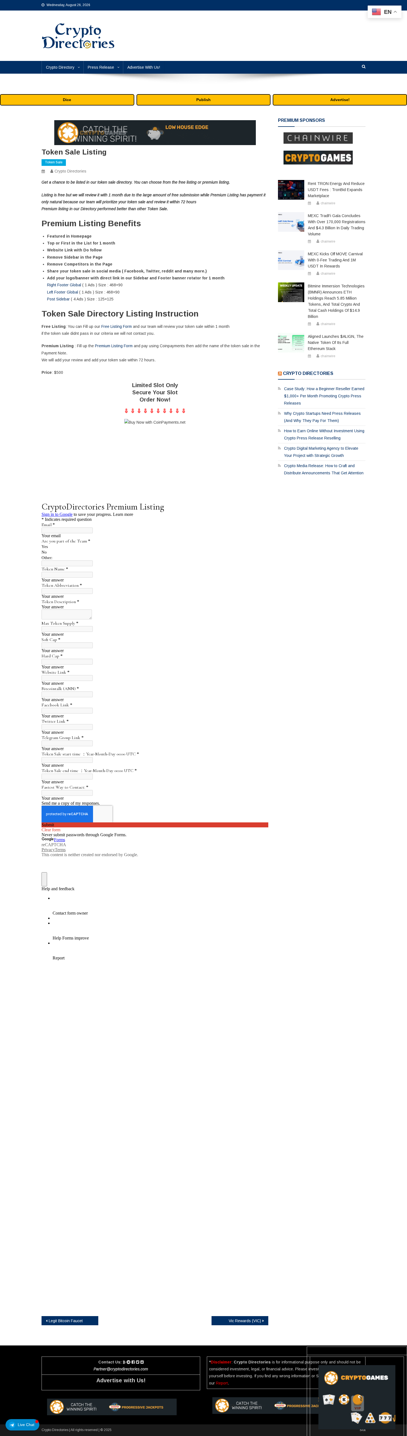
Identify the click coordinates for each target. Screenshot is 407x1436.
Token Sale (54, 162)
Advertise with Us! (121, 1380)
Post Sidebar (58, 299)
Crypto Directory (60, 67)
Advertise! (340, 99)
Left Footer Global (62, 292)
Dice (67, 99)
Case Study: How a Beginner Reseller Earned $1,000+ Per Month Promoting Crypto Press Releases (324, 396)
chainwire (328, 203)
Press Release (101, 67)
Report (222, 1383)
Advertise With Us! (143, 67)
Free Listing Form (116, 326)
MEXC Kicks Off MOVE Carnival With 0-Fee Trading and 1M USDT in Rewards (335, 260)
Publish (203, 99)
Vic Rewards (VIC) (245, 1321)
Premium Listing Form (114, 346)
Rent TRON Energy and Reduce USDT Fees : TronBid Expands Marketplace (336, 189)
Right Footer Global (64, 285)
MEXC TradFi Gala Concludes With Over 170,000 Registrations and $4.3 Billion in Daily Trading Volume (336, 224)
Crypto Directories (70, 171)
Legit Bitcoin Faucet (66, 1321)
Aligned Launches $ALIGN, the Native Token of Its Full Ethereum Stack (336, 342)
